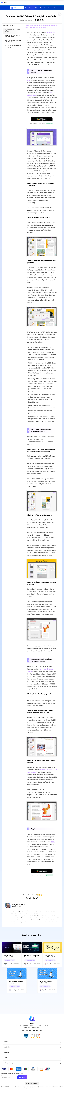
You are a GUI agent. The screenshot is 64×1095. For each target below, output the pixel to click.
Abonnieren (22, 1077)
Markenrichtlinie (36, 1088)
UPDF (5, 2)
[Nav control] (62, 3)
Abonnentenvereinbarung (52, 1086)
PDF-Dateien (51, 32)
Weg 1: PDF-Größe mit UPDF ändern (12, 30)
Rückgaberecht (27, 1088)
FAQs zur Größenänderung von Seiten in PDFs (13, 46)
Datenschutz (30, 1086)
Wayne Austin (23, 20)
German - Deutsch (32, 1083)
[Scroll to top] (60, 1091)
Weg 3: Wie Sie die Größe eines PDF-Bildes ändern (13, 41)
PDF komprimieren (38, 25)
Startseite (28, 25)
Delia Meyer (14, 990)
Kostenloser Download (41, 119)
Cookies (60, 1086)
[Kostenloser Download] (41, 119)
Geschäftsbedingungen (39, 1086)
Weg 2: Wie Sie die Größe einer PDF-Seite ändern (12, 35)
